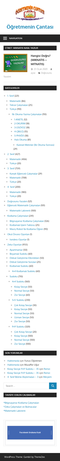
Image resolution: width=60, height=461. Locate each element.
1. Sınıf (10, 95)
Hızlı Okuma (20, 139)
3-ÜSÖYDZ (20, 127)
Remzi (47, 368)
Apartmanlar (16, 249)
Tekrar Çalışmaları (19, 105)
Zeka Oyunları (14, 244)
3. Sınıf (10, 168)
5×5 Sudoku (18, 300)
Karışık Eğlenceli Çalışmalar (24, 173)
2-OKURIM (19, 123)
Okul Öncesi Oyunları (18, 234)
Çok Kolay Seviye (23, 305)
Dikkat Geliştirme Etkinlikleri (24, 258)
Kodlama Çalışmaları (17, 215)
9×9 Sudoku (18, 326)
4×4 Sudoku (18, 281)
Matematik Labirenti (20, 210)
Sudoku (14, 276)
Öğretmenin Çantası (30, 27)
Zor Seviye (19, 294)
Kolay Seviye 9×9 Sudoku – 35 (23, 368)
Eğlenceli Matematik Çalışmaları (23, 205)
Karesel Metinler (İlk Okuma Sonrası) (35, 144)
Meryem (47, 376)
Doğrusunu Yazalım (17, 201)
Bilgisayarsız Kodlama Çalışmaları (27, 221)
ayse (33, 73)
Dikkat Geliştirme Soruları (23, 262)
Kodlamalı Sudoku (19, 266)
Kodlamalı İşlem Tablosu (22, 225)
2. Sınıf (10, 154)
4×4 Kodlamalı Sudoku (23, 271)
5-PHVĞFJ (19, 135)
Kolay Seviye (20, 286)
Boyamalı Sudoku (19, 253)
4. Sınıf (10, 186)
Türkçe (13, 109)
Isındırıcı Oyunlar (18, 239)
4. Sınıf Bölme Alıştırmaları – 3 (22, 376)
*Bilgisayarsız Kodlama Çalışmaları (21, 402)
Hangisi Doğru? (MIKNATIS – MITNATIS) (41, 60)
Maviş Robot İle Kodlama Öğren (26, 229)
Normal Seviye (21, 290)
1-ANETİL (18, 119)
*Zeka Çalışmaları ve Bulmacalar (20, 406)
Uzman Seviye (21, 317)
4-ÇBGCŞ (19, 131)
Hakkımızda (13, 360)
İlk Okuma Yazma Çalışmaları (27, 114)
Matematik (15, 101)
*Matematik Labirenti (15, 410)
